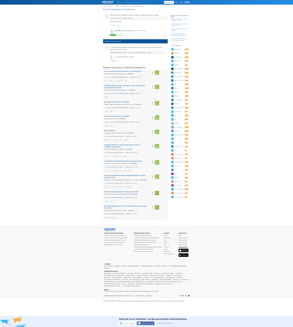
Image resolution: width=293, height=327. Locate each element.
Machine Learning (179, 80)
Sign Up (187, 2)
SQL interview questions (117, 277)
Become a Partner (183, 242)
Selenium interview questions (119, 273)
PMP (175, 84)
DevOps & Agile (178, 57)
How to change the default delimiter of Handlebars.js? (123, 71)
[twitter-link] (182, 296)
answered (116, 57)
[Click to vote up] (104, 15)
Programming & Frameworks (147, 266)
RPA (175, 169)
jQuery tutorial (107, 277)
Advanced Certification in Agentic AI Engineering (115, 235)
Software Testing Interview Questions (112, 283)
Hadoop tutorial (154, 279)
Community (166, 247)
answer (113, 35)
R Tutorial (124, 283)
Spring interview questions (142, 275)
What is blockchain (145, 279)
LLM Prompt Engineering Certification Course (114, 240)
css (115, 80)
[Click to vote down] (104, 17)
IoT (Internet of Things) (179, 146)
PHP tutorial (156, 273)
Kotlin (175, 150)
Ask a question (169, 2)
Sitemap (165, 249)
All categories (177, 45)
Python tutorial (148, 277)
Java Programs (131, 283)
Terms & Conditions (139, 295)
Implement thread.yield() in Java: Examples (164, 283)
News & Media (167, 238)
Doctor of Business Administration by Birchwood (145, 240)
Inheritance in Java (120, 275)
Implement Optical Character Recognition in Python (113, 286)
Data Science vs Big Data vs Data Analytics (174, 281)
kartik (122, 136)
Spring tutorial (178, 273)
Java (175, 115)
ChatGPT (176, 65)
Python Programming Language (123, 281)
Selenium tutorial (107, 273)
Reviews (165, 240)
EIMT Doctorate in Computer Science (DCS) (143, 251)
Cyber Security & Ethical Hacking (179, 68)
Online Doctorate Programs (133, 266)
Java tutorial (130, 273)
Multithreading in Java (150, 281)
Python (176, 88)
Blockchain (177, 131)
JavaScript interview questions (167, 273)
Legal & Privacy (148, 295)
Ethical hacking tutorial (170, 277)
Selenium (176, 96)
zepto (111, 201)
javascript (113, 25)
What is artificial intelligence (166, 279)
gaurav (132, 30)
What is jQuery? (109, 130)
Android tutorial (169, 275)
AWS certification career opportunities (112, 279)
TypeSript (176, 177)
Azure (175, 119)
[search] (119, 2)
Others (176, 166)
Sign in (172, 323)
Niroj (126, 77)
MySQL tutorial (127, 277)
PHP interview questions (109, 275)
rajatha (126, 57)
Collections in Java (185, 279)
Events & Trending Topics (179, 193)
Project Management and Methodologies (177, 266)
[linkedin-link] (185, 296)
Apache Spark (177, 185)
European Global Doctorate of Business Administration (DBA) (147, 247)
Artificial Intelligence (108, 266)
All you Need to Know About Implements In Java (132, 286)
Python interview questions (138, 281)
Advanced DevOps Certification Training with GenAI (115, 238)
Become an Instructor (183, 238)
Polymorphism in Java (130, 275)
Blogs (176, 2)
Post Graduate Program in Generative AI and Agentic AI (146, 238)
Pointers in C (152, 275)
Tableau (176, 103)
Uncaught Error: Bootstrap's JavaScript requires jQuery (123, 161)
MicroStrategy (177, 158)
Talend (176, 173)
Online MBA (157, 266)
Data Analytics (178, 72)
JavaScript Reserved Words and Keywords (144, 283)
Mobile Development (179, 162)
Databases (106, 268)
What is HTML (137, 273)
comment (120, 35)
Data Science (177, 61)
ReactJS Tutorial (159, 281)
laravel (110, 80)
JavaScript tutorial (178, 275)
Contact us (166, 242)
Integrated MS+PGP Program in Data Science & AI (145, 242)
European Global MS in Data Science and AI (143, 249)
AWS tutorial (124, 279)
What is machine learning (158, 277)
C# (175, 138)
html (106, 80)
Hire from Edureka (183, 244)
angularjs (127, 140)
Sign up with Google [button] (129, 323)
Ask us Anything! (178, 197)
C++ (175, 142)
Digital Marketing (178, 134)
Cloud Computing (178, 76)
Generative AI (177, 49)
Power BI (176, 53)
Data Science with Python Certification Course (114, 242)
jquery (118, 25)
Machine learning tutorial (137, 277)
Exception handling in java (109, 281)
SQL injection (179, 277)
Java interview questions (147, 273)
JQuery (117, 136)
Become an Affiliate (183, 240)
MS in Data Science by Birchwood (141, 244)
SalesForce (177, 92)
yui (117, 217)
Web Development (125, 30)
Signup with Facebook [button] (147, 323)
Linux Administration (179, 154)
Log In (181, 2)
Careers (180, 235)
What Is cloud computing (134, 279)
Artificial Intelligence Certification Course (113, 244)
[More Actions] (165, 35)
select (111, 111)
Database (176, 123)
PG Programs (117, 266)
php (125, 80)
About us (166, 235)
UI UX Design (177, 111)
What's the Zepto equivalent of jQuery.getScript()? (121, 192)
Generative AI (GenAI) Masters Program (143, 235)
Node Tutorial (176, 279)
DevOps (123, 266)
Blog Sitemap (167, 251)
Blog (165, 244)
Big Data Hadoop (178, 127)
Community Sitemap (168, 253)
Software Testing (178, 100)
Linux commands (160, 275)
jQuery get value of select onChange (116, 102)
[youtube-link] (189, 296)
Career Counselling (179, 189)
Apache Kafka (177, 181)
